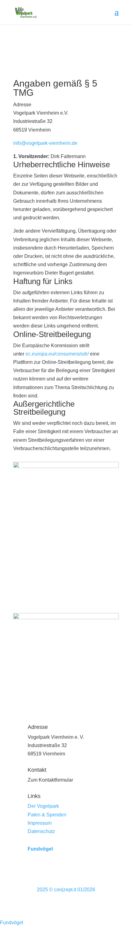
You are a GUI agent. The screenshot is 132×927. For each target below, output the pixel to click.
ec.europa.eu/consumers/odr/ (57, 353)
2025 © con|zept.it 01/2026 (66, 889)
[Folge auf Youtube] (78, 869)
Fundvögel (40, 849)
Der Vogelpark (43, 806)
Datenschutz (41, 831)
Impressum (40, 823)
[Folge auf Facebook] (54, 869)
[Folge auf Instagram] (66, 869)
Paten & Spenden (47, 814)
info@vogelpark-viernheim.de (45, 143)
